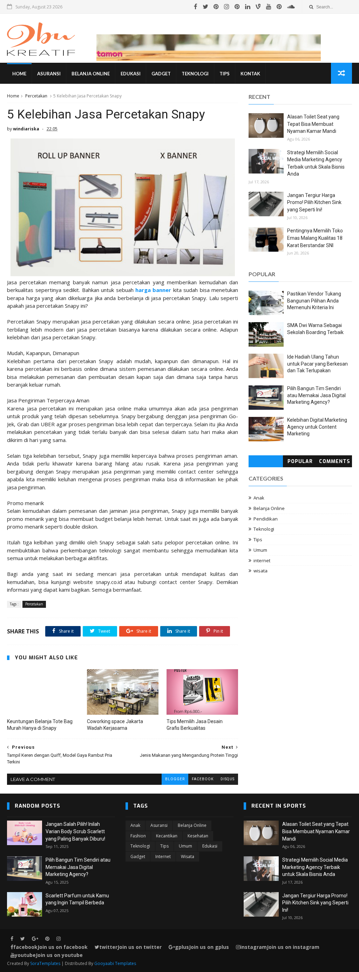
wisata (260, 570)
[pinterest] (216, 6)
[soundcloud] (291, 6)
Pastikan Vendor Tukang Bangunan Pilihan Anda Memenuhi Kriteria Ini (314, 300)
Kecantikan (166, 836)
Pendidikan (265, 519)
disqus (228, 779)
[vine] (258, 6)
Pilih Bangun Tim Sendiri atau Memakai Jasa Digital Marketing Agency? (316, 395)
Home (19, 73)
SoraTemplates (45, 963)
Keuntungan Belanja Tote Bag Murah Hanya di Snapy (40, 725)
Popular (300, 461)
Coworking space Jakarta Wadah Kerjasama (115, 725)
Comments (334, 461)
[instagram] (226, 6)
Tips (224, 73)
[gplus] (35, 939)
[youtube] (268, 6)
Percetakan (36, 96)
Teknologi (195, 73)
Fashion (138, 836)
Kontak (250, 73)
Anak (258, 498)
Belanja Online (91, 73)
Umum (260, 550)
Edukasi (131, 73)
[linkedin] (247, 6)
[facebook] (195, 6)
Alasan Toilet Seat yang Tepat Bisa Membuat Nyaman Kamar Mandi (313, 124)
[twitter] (205, 6)
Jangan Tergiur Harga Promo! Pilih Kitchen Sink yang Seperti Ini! (314, 202)
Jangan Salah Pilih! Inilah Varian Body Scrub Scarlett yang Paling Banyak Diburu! (75, 831)
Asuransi (49, 73)
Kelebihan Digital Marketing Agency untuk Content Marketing (317, 426)
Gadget (161, 73)
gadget (137, 856)
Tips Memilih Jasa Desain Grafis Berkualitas (195, 725)
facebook (203, 779)
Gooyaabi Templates (115, 963)
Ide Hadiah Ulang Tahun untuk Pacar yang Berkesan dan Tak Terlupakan (317, 363)
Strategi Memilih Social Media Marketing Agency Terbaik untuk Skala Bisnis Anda (315, 867)
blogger (175, 779)
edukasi (209, 846)
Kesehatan (198, 836)
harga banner (153, 289)
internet (261, 560)
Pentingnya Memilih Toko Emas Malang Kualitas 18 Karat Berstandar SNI (315, 238)
